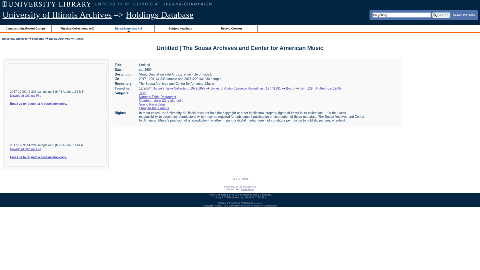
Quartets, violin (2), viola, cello (161, 100)
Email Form (247, 189)
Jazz (142, 93)
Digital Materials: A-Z (128, 28)
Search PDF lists (464, 14)
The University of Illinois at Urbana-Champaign (250, 205)
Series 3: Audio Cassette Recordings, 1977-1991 (245, 88)
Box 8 (290, 88)
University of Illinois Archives (57, 15)
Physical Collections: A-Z (77, 28)
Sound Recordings (152, 104)
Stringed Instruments (154, 108)
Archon (236, 203)
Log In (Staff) (240, 179)
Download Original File (25, 95)
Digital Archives (59, 38)
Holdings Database (160, 15)
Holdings (38, 38)
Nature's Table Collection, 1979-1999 (178, 88)
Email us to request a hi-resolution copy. (38, 103)
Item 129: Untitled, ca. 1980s (321, 88)
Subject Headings (180, 28)
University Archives (15, 38)
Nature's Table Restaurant (157, 97)
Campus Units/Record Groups (26, 28)
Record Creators (231, 28)
